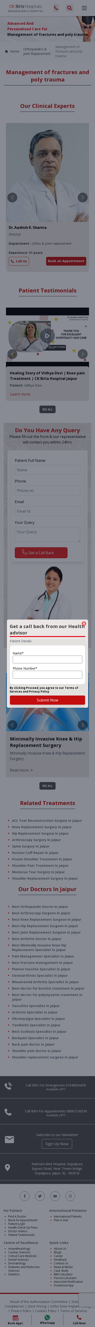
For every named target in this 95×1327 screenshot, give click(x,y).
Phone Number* (25, 668)
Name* (18, 653)
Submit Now (47, 700)
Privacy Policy (39, 691)
